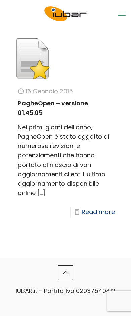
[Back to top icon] (65, 272)
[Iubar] (65, 10)
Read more (98, 212)
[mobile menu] (122, 13)
